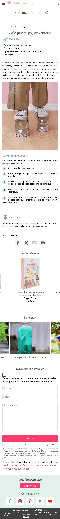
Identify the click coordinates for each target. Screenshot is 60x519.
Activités (14, 27)
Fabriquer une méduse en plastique (30, 357)
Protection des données (50, 513)
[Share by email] (34, 242)
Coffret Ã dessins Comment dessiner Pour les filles (30, 294)
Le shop (38, 13)
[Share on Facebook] (17, 242)
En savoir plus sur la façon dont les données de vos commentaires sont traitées (30, 465)
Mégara (16, 512)
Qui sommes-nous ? (26, 514)
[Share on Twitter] (26, 242)
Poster (30, 438)
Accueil (5, 27)
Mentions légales (38, 513)
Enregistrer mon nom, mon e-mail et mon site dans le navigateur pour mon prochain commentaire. (30, 380)
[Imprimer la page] (43, 242)
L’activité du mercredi (13, 63)
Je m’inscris (30, 485)
